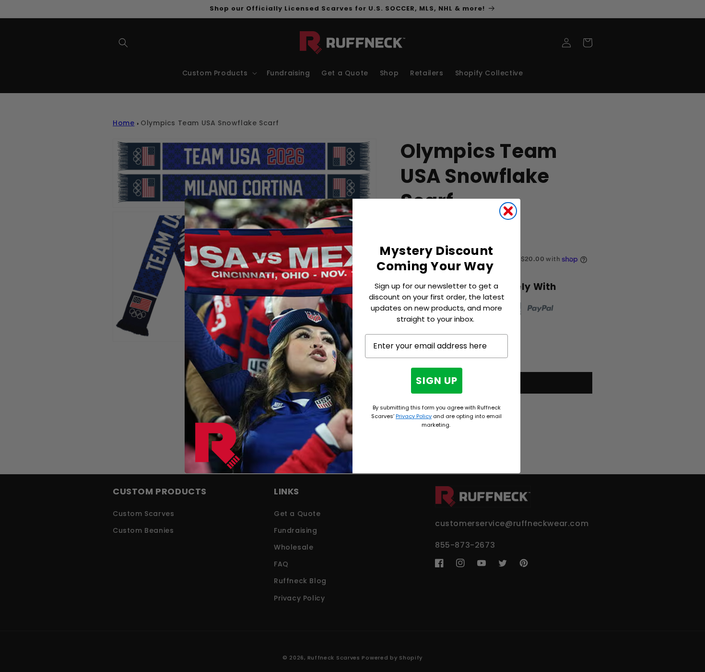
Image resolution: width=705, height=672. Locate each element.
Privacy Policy (414, 416)
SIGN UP (437, 380)
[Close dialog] (508, 211)
